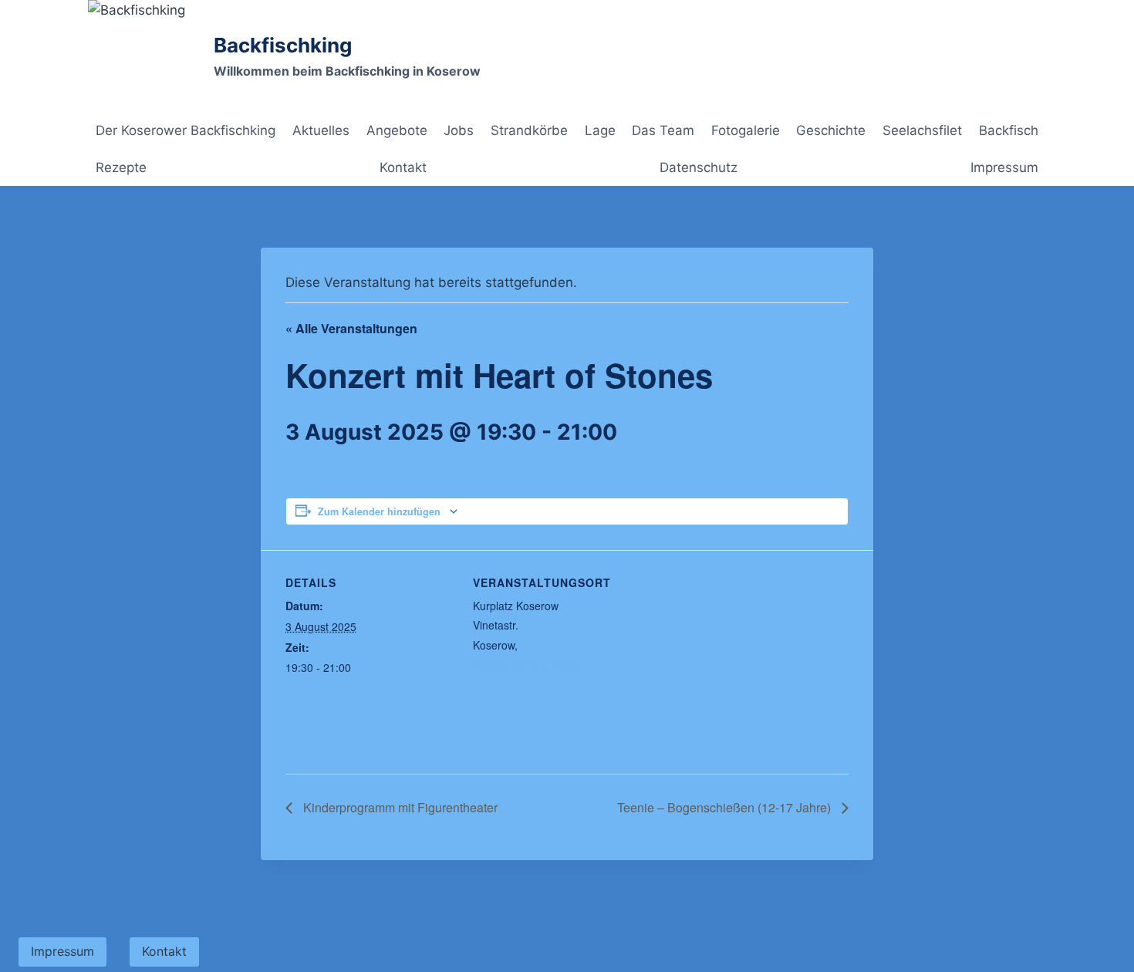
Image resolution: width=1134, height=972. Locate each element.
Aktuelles (320, 130)
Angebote (396, 130)
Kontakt (403, 167)
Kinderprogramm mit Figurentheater (399, 807)
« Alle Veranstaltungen (351, 328)
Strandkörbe (529, 130)
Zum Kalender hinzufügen (379, 511)
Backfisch (1008, 130)
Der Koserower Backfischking (185, 130)
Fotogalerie (745, 130)
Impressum (1004, 167)
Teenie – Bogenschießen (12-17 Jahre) (725, 807)
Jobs (459, 130)
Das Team (663, 130)
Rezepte (121, 167)
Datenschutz (698, 167)
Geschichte (831, 130)
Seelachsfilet (922, 130)
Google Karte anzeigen (529, 665)
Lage (600, 130)
